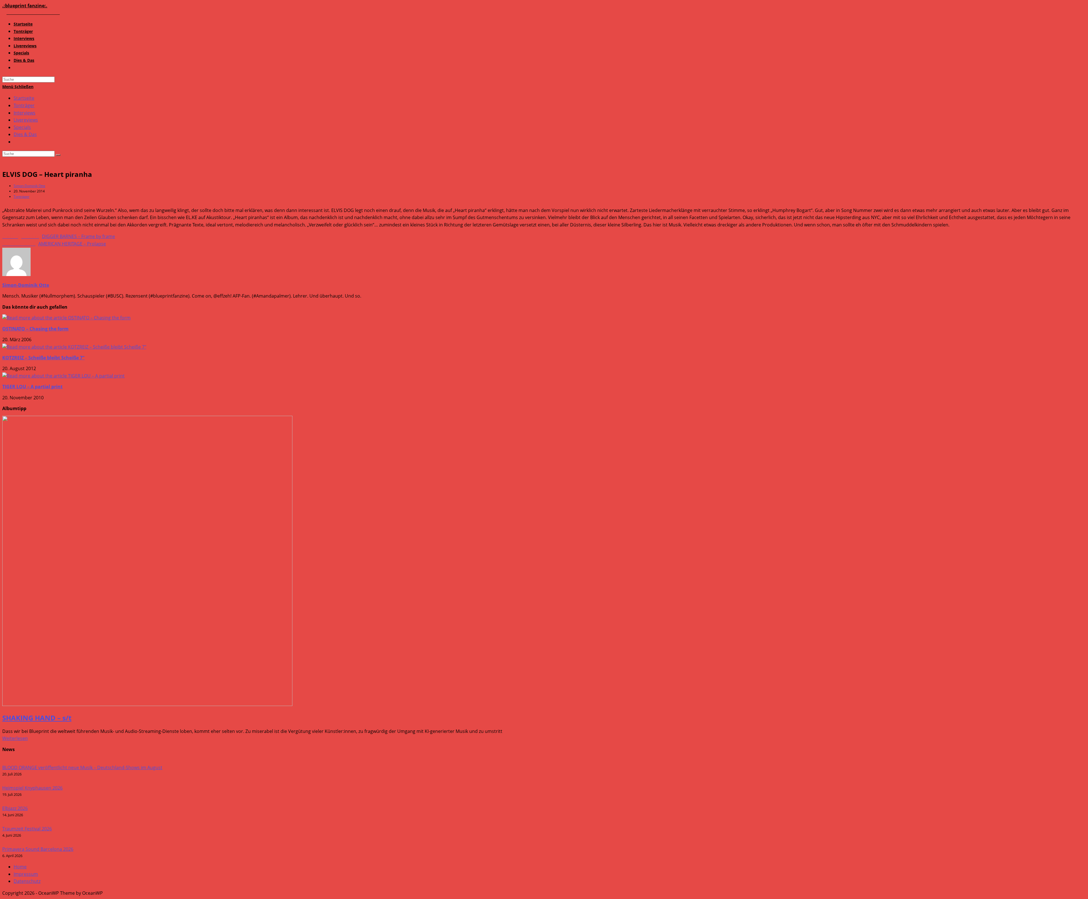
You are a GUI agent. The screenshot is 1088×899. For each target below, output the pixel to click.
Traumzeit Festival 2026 (27, 829)
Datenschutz (27, 881)
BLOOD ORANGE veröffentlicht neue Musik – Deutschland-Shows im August (82, 767)
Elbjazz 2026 (15, 808)
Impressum (26, 874)
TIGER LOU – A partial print (32, 386)
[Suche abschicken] (58, 155)
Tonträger (24, 105)
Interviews (24, 113)
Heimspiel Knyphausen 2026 (32, 788)
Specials (22, 127)
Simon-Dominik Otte (29, 185)
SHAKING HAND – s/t (36, 717)
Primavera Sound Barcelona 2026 (37, 849)
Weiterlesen (15, 738)
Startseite (24, 98)
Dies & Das (25, 134)
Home (20, 867)
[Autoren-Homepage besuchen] (16, 274)
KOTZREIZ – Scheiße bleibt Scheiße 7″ (43, 358)
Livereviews (26, 120)
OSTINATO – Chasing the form (35, 329)
